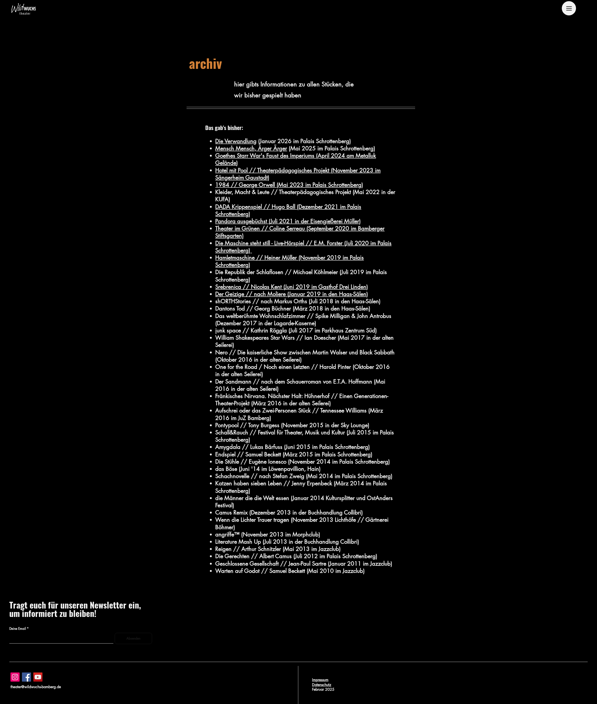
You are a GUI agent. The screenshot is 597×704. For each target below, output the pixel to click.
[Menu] (569, 8)
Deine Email (17, 628)
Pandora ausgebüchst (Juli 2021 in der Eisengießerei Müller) (288, 221)
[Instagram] (15, 677)
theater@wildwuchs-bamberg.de (35, 686)
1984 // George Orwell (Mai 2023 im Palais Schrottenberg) (289, 184)
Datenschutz (321, 684)
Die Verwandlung (236, 141)
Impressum (320, 679)
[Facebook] (26, 677)
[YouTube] (37, 677)
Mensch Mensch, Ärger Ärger (251, 148)
